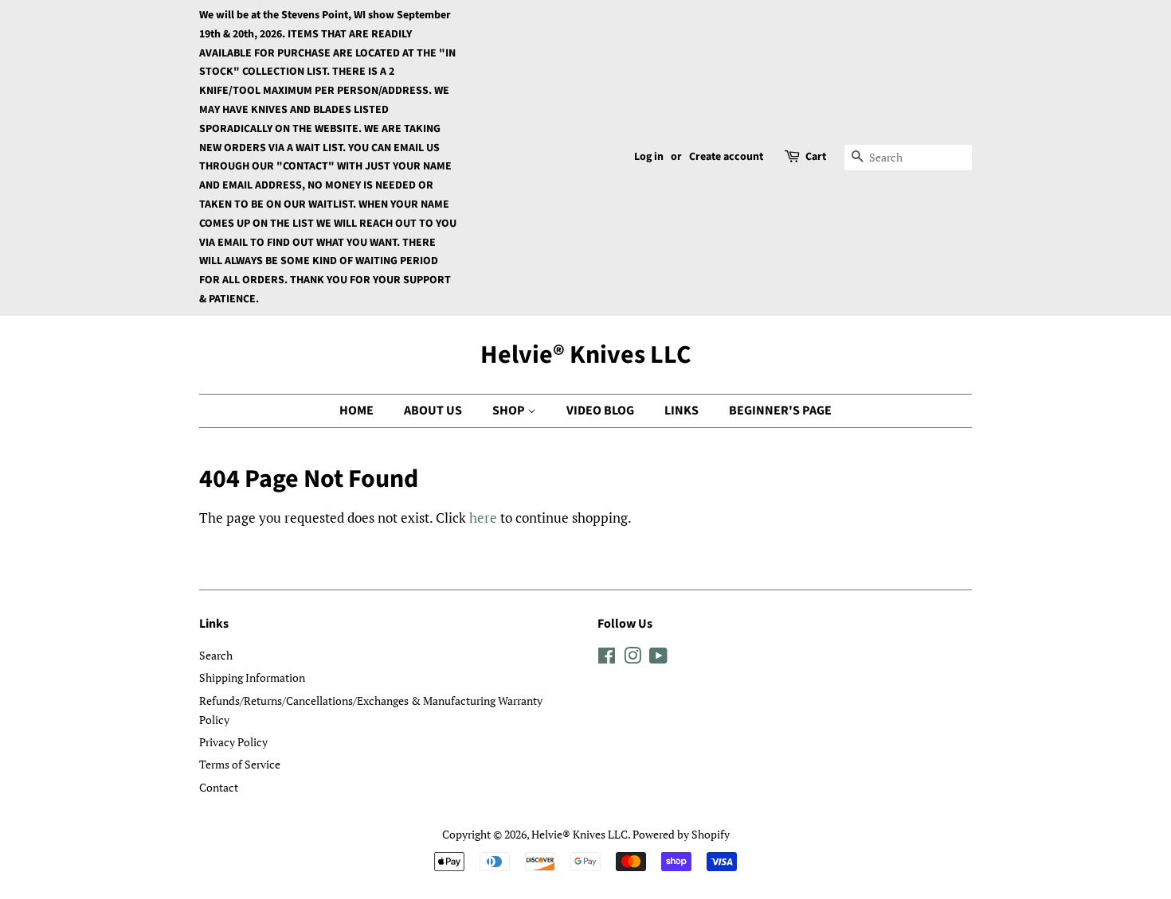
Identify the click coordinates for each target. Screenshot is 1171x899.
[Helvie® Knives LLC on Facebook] (606, 658)
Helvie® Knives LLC (585, 355)
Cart (815, 157)
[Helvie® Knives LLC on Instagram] (632, 658)
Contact (218, 787)
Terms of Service (239, 764)
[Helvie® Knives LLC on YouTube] (658, 658)
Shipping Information (252, 677)
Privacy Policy (233, 741)
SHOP (509, 410)
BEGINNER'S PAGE (780, 410)
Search (216, 655)
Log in (649, 157)
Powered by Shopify (681, 834)
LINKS (681, 410)
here (483, 517)
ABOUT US (433, 410)
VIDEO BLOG (600, 410)
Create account (726, 157)
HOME (356, 410)
